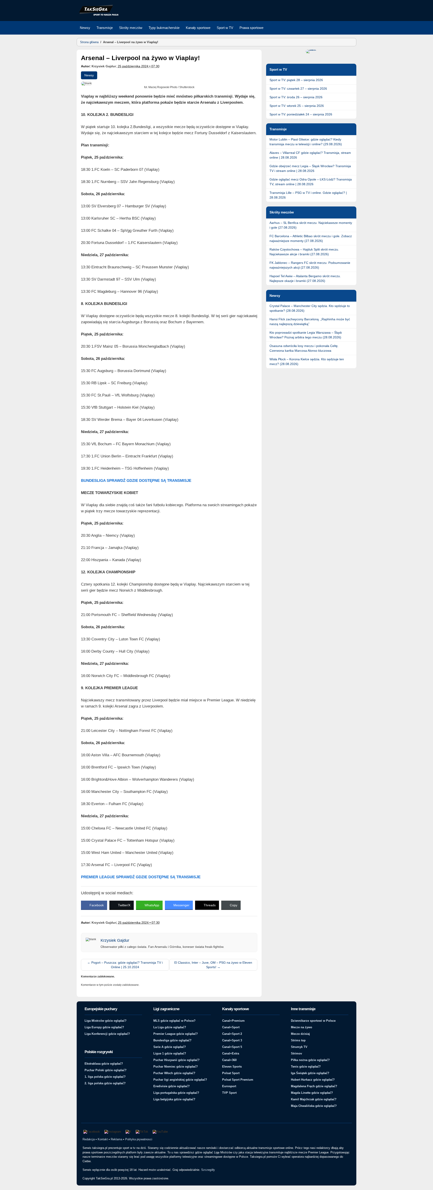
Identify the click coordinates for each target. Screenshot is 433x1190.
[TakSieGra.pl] (98, 14)
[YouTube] (160, 1132)
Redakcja (89, 1139)
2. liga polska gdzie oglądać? (105, 1083)
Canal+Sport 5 (232, 1047)
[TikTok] (142, 1132)
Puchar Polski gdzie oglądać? (106, 1070)
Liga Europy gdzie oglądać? (104, 1027)
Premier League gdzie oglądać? (175, 1033)
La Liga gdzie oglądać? (169, 1027)
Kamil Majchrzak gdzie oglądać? (313, 1099)
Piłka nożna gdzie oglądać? (310, 1060)
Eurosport (229, 1086)
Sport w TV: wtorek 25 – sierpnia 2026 (296, 106)
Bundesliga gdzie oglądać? (172, 1040)
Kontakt (103, 1139)
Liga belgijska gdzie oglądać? (174, 1099)
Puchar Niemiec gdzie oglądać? (175, 1066)
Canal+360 (229, 1060)
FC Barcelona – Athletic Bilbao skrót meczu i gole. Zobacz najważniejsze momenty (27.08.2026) (310, 238)
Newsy (85, 28)
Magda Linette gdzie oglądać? (312, 1092)
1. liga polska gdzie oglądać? (105, 1076)
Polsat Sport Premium (237, 1079)
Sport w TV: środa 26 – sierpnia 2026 (295, 97)
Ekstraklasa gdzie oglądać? (104, 1063)
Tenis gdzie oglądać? (306, 1066)
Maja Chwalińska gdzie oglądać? (314, 1106)
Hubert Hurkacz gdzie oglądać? (313, 1079)
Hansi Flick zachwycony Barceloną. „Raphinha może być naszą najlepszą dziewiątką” (309, 321)
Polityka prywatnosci (138, 1139)
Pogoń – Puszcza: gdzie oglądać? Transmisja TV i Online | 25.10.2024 (125, 965)
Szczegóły (208, 1169)
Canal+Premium (233, 1020)
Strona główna (89, 42)
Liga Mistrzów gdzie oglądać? (106, 1020)
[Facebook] (91, 1132)
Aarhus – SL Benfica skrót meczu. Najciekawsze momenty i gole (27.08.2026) (310, 225)
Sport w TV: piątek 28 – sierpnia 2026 (296, 80)
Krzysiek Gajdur (104, 66)
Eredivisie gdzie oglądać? (171, 1086)
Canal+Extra (230, 1053)
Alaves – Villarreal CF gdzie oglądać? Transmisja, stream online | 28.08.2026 (310, 155)
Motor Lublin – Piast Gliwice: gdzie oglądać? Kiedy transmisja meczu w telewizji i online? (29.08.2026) (305, 142)
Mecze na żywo (301, 1027)
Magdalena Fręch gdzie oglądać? (314, 1086)
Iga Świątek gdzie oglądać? (310, 1073)
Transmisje (105, 28)
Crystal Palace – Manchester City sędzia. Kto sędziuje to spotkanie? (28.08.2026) (309, 308)
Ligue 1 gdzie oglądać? (169, 1053)
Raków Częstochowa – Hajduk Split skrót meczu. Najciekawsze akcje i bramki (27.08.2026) (304, 252)
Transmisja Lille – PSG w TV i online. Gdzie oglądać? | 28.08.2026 (308, 195)
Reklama (116, 1139)
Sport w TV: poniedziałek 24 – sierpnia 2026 (300, 114)
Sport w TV (225, 28)
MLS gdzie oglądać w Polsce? (174, 1020)
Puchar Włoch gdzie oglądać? (174, 1073)
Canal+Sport (231, 1027)
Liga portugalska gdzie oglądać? (176, 1092)
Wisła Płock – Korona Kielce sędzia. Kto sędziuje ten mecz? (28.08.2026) (306, 361)
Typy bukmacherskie (164, 28)
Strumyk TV (299, 1047)
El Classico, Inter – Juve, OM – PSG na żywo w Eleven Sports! (213, 965)
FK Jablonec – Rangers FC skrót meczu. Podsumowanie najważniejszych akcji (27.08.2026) (309, 265)
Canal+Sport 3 (232, 1040)
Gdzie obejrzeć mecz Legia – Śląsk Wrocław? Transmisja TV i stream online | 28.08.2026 (310, 168)
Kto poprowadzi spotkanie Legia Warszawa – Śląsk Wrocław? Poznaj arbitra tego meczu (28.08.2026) (305, 335)
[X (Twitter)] (128, 1132)
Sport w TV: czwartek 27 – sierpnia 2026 (298, 88)
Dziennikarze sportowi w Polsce (313, 1020)
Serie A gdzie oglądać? (169, 1047)
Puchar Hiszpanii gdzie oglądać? (176, 1060)
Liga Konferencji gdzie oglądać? (107, 1033)
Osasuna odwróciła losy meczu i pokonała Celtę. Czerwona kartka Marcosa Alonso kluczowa (304, 348)
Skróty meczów (130, 28)
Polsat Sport (231, 1073)
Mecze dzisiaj (300, 1033)
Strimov (296, 1053)
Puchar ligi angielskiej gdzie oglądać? (180, 1079)
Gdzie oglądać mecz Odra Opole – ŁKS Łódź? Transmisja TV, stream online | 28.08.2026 (310, 182)
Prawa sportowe (251, 28)
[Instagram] (112, 1132)
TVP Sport (229, 1092)
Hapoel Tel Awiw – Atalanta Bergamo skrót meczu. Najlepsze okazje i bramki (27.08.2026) (305, 278)
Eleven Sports (232, 1066)
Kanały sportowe (198, 28)
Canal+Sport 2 (232, 1033)
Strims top (298, 1040)
